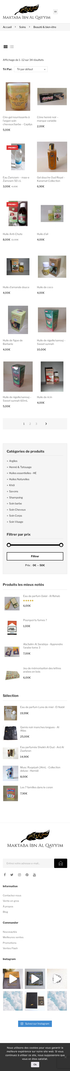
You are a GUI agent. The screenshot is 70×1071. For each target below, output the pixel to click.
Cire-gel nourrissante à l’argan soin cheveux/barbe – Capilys (17, 121)
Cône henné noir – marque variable (47, 119)
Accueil (7, 27)
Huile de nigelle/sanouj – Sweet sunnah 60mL (17, 398)
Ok (35, 1064)
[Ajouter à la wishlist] (28, 86)
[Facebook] (5, 875)
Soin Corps (15, 515)
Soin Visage (16, 521)
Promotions (9, 942)
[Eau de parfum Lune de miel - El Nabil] (10, 713)
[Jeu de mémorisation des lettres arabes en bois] (12, 676)
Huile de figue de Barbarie (13, 342)
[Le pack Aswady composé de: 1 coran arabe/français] (35, 1001)
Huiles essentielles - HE (23, 473)
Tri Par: (7, 69)
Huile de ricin (44, 397)
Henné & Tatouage (20, 467)
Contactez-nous (12, 895)
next (46, 424)
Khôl (12, 485)
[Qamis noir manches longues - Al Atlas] (10, 733)
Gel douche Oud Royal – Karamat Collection (51, 179)
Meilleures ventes (13, 937)
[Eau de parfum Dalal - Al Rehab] (12, 603)
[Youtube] (34, 875)
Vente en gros (11, 900)
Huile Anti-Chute (12, 234)
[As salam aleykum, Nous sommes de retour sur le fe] (57, 1001)
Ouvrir (55, 12)
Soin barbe (15, 503)
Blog (5, 911)
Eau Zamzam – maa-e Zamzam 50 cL (16, 179)
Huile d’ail (42, 234)
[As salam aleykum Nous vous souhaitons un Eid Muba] (57, 979)
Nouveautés (10, 931)
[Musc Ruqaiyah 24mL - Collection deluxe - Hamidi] (10, 773)
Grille (5, 47)
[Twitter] (11, 875)
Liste (12, 47)
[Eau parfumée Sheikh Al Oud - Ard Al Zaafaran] (10, 753)
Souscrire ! (60, 863)
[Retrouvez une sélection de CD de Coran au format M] (35, 979)
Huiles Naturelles (19, 479)
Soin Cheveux (17, 509)
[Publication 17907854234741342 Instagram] (13, 1001)
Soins (22, 27)
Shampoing (16, 497)
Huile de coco (45, 287)
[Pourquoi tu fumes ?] (12, 627)
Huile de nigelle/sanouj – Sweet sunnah (51, 342)
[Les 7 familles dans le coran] (10, 793)
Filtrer (35, 556)
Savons (13, 491)
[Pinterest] (27, 875)
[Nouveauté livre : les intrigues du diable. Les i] (13, 979)
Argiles (13, 460)
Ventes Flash (10, 948)
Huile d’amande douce (16, 287)
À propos (8, 906)
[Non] (65, 1057)
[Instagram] (19, 875)
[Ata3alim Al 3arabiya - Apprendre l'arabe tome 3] (12, 652)
